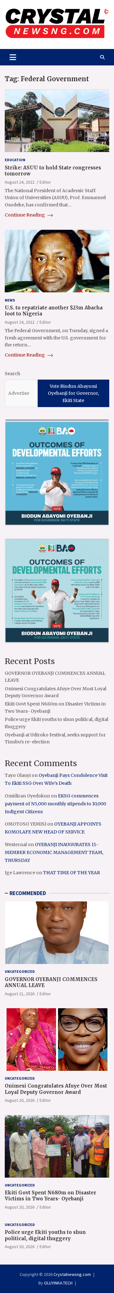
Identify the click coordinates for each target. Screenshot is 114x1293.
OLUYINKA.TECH (58, 1283)
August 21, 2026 (20, 994)
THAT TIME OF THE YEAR (71, 872)
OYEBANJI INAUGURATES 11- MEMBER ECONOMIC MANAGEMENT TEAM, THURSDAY (54, 852)
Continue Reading (25, 215)
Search (12, 373)
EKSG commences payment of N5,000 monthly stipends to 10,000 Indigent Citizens (55, 803)
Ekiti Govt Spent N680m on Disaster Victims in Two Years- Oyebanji (50, 1196)
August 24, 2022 (20, 182)
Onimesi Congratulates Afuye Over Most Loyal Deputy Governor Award (56, 1089)
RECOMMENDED (28, 893)
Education (15, 159)
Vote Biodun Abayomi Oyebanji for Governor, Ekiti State (73, 393)
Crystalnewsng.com (72, 1274)
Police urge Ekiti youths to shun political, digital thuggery (45, 1235)
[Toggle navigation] (13, 57)
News (10, 300)
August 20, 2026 (20, 1100)
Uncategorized (20, 971)
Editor (45, 182)
